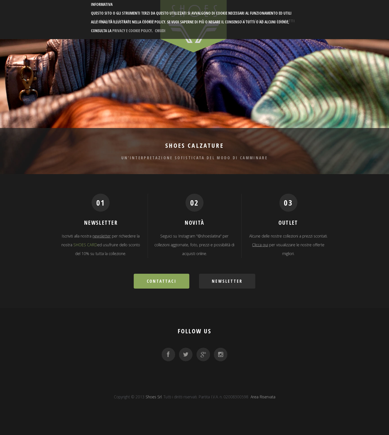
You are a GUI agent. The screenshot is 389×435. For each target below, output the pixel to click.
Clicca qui (260, 244)
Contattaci (161, 281)
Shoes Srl (154, 396)
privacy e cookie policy (132, 30)
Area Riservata (263, 396)
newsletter (102, 236)
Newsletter (227, 281)
